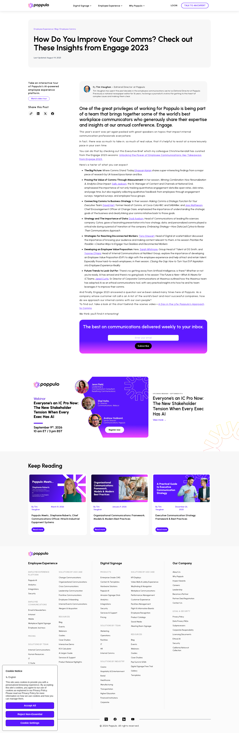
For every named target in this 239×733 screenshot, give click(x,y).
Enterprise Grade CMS (110, 577)
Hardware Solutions (108, 586)
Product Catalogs (138, 617)
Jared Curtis (102, 278)
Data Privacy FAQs (180, 621)
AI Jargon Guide (65, 653)
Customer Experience (140, 599)
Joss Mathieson (193, 205)
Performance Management (143, 595)
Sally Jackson (119, 183)
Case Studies (64, 640)
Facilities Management (141, 604)
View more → (159, 420)
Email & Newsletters (37, 610)
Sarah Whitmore (149, 249)
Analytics (32, 585)
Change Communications (70, 577)
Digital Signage (81, 5)
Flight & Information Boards (142, 608)
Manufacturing (106, 684)
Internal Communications (39, 650)
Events (62, 627)
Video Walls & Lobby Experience (144, 582)
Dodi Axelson (136, 218)
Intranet (31, 614)
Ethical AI (176, 639)
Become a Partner (180, 594)
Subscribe (143, 345)
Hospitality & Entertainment (112, 671)
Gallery (134, 671)
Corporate (104, 702)
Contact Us (177, 603)
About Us (176, 572)
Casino (103, 667)
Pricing (103, 617)
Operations (105, 635)
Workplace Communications (143, 591)
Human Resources (36, 654)
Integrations (33, 589)
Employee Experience (109, 5)
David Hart (109, 205)
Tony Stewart (146, 235)
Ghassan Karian (143, 170)
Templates (136, 675)
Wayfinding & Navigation (141, 586)
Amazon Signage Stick (110, 595)
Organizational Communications (73, 582)
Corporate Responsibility (183, 630)
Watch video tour (39, 98)
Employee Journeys (36, 628)
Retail (102, 676)
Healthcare (105, 680)
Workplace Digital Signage (39, 623)
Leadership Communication (71, 591)
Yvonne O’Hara (92, 253)
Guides (62, 635)
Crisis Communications (68, 586)
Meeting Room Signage (141, 626)
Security (32, 593)
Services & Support (67, 657)
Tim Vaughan (103, 87)
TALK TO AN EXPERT (195, 5)
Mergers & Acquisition (68, 608)
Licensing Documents (182, 634)
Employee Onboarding (68, 599)
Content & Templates (109, 582)
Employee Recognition (140, 613)
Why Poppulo (135, 5)
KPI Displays (136, 577)
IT (29, 659)
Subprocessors (179, 625)
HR (101, 649)
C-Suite (31, 663)
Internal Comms (107, 653)
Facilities (104, 640)
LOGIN (174, 5)
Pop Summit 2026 (138, 662)
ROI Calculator (65, 649)
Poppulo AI (32, 580)
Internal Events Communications (73, 604)
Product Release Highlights (70, 662)
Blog (56, 29)
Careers (176, 585)
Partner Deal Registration (183, 598)
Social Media (136, 622)
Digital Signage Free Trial (142, 666)
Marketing (104, 631)
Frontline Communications (70, 595)
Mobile (31, 619)
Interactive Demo (66, 644)
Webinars (63, 631)
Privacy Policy (178, 617)
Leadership (177, 590)
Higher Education (107, 693)
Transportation (106, 689)
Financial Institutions (109, 698)
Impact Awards (179, 581)
